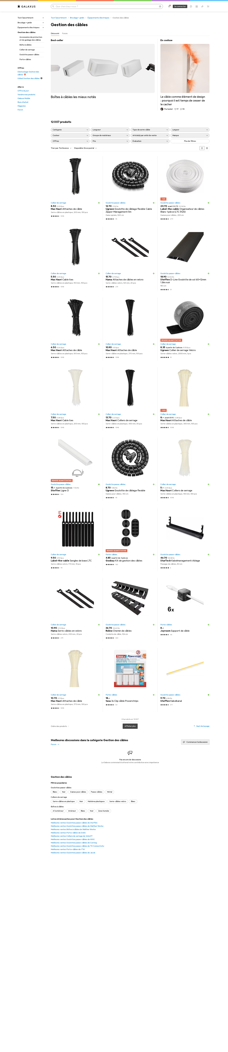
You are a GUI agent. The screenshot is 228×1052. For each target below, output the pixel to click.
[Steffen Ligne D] (75, 469)
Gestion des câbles (27, 32)
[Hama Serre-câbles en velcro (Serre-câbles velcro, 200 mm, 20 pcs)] (75, 609)
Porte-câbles (25, 59)
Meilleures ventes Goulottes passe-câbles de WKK (73, 839)
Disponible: (78, 148)
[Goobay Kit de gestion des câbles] (130, 539)
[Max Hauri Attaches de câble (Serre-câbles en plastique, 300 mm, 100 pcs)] (185, 399)
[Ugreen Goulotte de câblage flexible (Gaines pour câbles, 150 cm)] (130, 469)
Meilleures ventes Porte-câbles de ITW (68, 849)
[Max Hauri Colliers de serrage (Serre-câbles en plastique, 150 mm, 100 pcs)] (185, 469)
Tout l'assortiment (25, 18)
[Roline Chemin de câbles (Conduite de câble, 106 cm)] (130, 609)
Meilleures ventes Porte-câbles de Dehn (68, 833)
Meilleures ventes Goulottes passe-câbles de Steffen (74, 823)
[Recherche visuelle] (160, 6)
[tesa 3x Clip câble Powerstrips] (130, 679)
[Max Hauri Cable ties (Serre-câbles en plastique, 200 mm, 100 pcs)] (75, 399)
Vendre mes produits (26, 94)
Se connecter (180, 6)
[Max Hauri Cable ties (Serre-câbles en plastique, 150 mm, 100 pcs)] (75, 258)
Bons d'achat (23, 102)
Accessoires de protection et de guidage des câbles (30, 38)
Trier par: (55, 148)
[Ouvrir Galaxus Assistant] (191, 6)
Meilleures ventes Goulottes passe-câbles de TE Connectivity (77, 846)
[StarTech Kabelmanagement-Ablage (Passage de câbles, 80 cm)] (185, 539)
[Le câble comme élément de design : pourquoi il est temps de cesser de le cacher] (184, 75)
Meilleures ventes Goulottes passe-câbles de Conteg (74, 843)
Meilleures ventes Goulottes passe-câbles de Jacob (73, 853)
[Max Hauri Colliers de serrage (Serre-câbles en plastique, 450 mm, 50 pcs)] (130, 399)
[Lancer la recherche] (53, 6)
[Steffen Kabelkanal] (185, 679)
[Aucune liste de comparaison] (197, 6)
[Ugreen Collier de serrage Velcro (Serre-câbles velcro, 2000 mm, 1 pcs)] (185, 329)
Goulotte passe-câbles (29, 54)
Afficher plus (130, 726)
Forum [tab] (65, 33)
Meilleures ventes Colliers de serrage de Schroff (71, 836)
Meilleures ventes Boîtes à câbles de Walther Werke (73, 829)
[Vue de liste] (206, 148)
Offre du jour (23, 91)
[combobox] (65, 148)
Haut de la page (202, 726)
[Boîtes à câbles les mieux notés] (103, 69)
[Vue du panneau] (202, 148)
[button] (99, 203)
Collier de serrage (27, 50)
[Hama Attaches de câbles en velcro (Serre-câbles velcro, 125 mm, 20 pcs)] (130, 258)
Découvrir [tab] (55, 33)
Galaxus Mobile (24, 98)
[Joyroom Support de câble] (185, 609)
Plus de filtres (190, 141)
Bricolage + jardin (25, 22)
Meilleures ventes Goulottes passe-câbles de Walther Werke (77, 826)
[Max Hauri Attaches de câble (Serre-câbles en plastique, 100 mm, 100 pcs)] (75, 329)
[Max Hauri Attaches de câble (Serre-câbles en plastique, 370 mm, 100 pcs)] (130, 329)
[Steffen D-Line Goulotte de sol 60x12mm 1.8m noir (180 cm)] (185, 258)
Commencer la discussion (197, 742)
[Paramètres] (169, 6)
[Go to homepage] (26, 6)
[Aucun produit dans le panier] (208, 6)
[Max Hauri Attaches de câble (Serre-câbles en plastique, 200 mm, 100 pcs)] (75, 188)
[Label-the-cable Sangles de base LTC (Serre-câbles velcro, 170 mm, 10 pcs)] (75, 539)
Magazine (22, 106)
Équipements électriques (28, 27)
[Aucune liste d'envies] (202, 6)
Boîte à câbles (25, 45)
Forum (20, 110)
